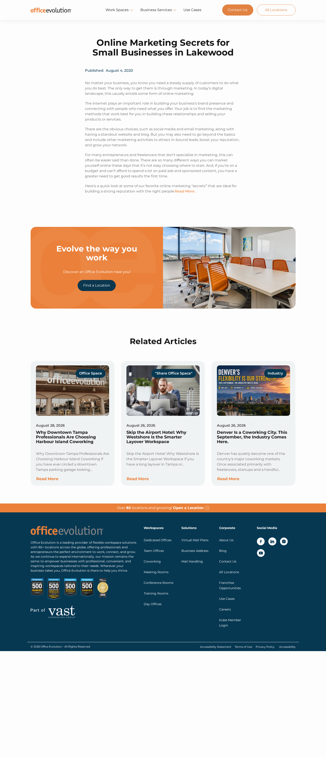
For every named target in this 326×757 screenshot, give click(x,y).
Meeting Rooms (156, 572)
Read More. (185, 191)
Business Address (194, 551)
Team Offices (154, 551)
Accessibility (287, 646)
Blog (223, 551)
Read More (47, 478)
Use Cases (192, 10)
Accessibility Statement (215, 646)
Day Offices (153, 604)
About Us (226, 540)
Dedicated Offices (157, 540)
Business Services (156, 10)
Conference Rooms (158, 583)
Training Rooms (156, 593)
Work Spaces (117, 10)
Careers (225, 609)
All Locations (276, 10)
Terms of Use (243, 646)
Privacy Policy (265, 646)
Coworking (152, 561)
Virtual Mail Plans (194, 540)
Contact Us (237, 10)
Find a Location (96, 285)
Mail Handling (192, 561)
